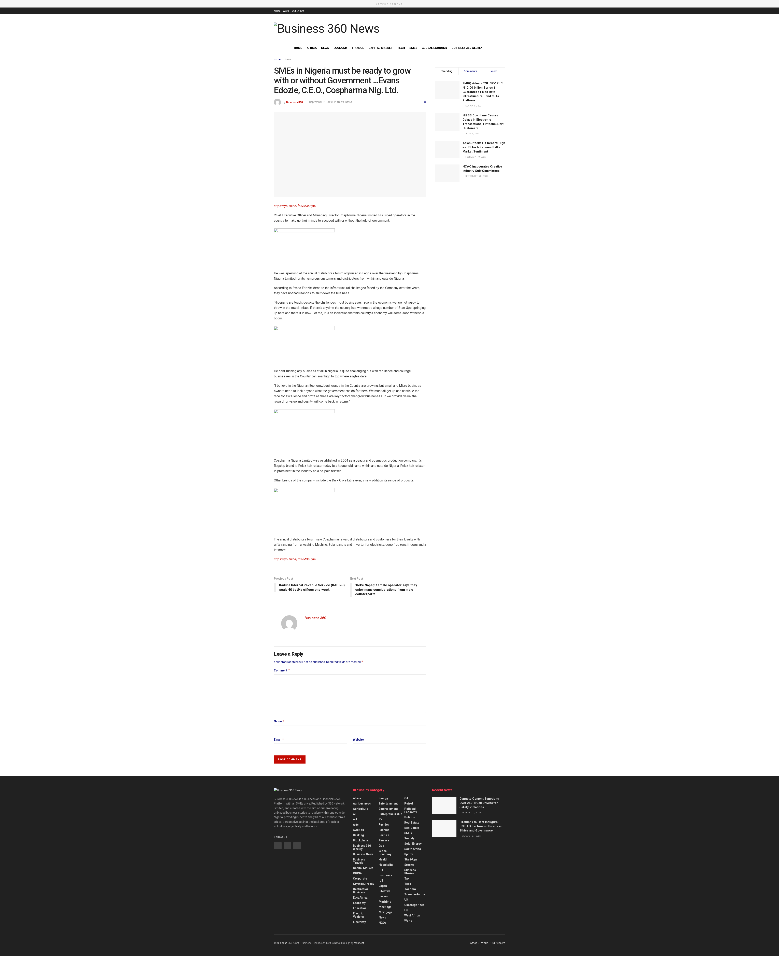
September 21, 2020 (320, 101)
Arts (356, 824)
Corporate (360, 878)
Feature (384, 835)
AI (354, 814)
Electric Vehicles (359, 915)
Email (279, 739)
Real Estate (411, 822)
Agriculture (360, 808)
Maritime (385, 901)
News (325, 47)
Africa (277, 11)
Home (298, 47)
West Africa (412, 915)
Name (279, 721)
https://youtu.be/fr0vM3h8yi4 (295, 206)
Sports (408, 854)
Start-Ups (410, 859)
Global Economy (434, 47)
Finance (358, 47)
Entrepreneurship (390, 814)
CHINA (357, 873)
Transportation (414, 894)
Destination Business (361, 890)
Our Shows (298, 11)
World (286, 11)
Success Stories (410, 871)
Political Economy (410, 810)
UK (406, 899)
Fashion (384, 824)
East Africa (360, 897)
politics (409, 817)
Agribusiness (362, 803)
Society (409, 838)
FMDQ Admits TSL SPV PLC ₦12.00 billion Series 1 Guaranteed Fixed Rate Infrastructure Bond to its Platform (483, 92)
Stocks (409, 864)
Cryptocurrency (363, 883)
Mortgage (385, 912)
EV (380, 819)
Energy (383, 798)
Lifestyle (384, 891)
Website (358, 739)
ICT (381, 870)
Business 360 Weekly (467, 47)
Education (360, 908)
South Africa (412, 849)
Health (383, 859)
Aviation (358, 829)
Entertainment (388, 803)
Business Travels (359, 861)
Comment (282, 670)
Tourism (410, 889)
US (406, 910)
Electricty (359, 922)
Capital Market (380, 47)
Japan (383, 885)
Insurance (385, 875)
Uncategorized (414, 905)
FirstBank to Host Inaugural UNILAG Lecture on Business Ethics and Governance (480, 826)
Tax (406, 878)
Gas (381, 845)
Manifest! (359, 943)
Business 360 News (288, 943)
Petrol (408, 803)
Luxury (383, 896)
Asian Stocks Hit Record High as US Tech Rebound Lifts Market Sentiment (484, 147)
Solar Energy (413, 843)
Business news (363, 854)
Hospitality (386, 864)
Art (355, 819)
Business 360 (294, 101)
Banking (358, 835)
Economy (341, 47)
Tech (401, 47)
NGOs (382, 922)
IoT (381, 880)
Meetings (385, 907)
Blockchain (360, 840)
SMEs (413, 47)
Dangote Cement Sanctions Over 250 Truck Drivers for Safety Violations (479, 803)
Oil (406, 798)
